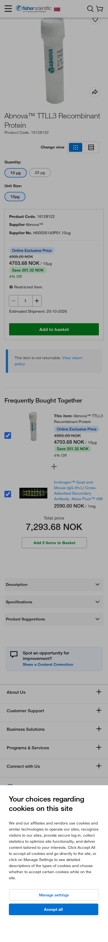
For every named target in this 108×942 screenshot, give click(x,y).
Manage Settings (54, 895)
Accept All (53, 909)
